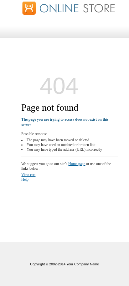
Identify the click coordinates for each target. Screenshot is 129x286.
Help (24, 179)
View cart (28, 175)
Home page (76, 164)
